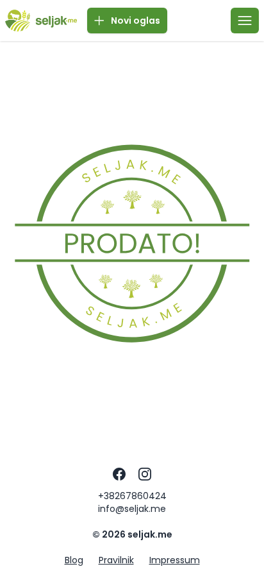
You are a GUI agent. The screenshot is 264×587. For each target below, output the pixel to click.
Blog (74, 560)
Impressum (174, 560)
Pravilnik (116, 560)
